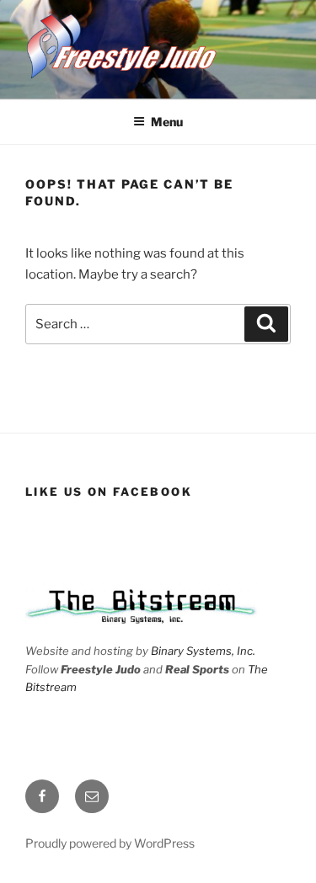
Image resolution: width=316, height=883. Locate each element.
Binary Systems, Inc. (203, 650)
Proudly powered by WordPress (110, 843)
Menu (167, 121)
